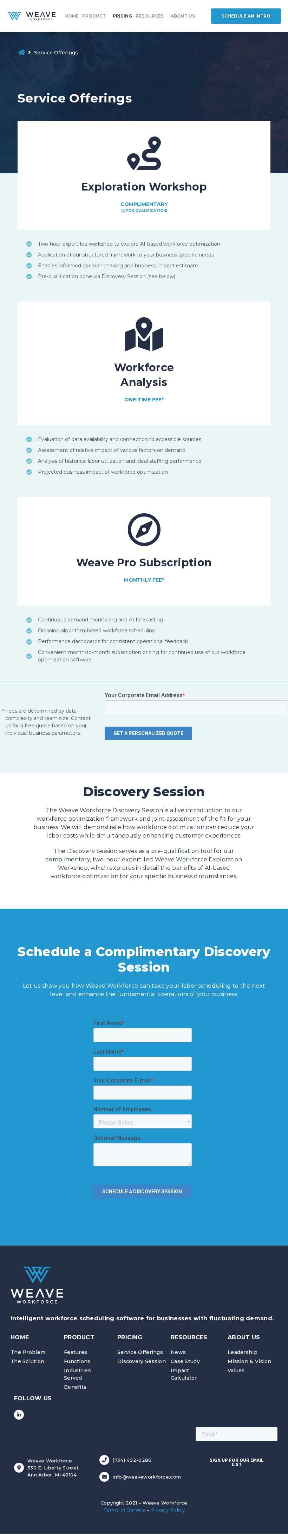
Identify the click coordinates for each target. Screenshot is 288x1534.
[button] (246, 16)
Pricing (122, 16)
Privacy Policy (168, 1510)
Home (72, 16)
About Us (183, 16)
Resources (150, 16)
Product (94, 16)
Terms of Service (124, 1510)
